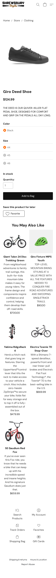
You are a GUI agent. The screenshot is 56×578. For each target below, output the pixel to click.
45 (8, 155)
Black (10, 130)
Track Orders (17, 529)
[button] (13, 4)
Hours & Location (38, 560)
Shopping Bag (17, 541)
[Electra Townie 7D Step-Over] (41, 331)
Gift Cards (38, 541)
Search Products (17, 516)
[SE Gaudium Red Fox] (15, 433)
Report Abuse (28, 564)
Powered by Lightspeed (28, 570)
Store (17, 20)
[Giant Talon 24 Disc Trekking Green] (15, 241)
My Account (39, 514)
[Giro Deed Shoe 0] (28, 55)
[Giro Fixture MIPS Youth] (41, 241)
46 (8, 163)
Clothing (28, 20)
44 (8, 147)
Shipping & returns (18, 560)
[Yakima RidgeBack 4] (15, 331)
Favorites (38, 529)
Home (6, 20)
